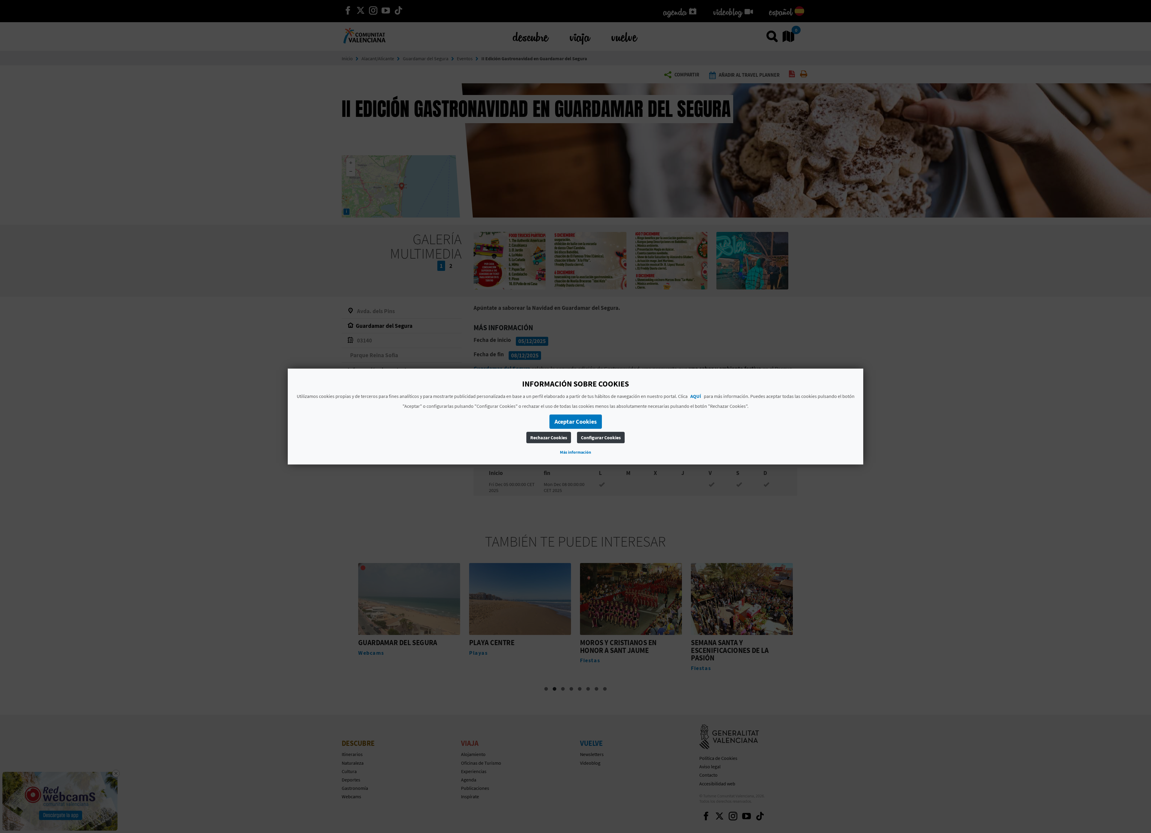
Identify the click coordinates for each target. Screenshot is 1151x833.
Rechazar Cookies (548, 437)
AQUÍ (695, 396)
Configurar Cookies (601, 437)
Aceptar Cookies (576, 421)
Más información (575, 452)
